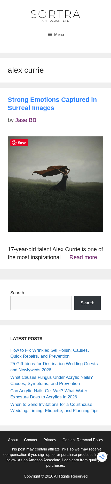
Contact (30, 440)
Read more (83, 257)
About (13, 440)
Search (17, 292)
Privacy (49, 440)
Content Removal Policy (82, 440)
